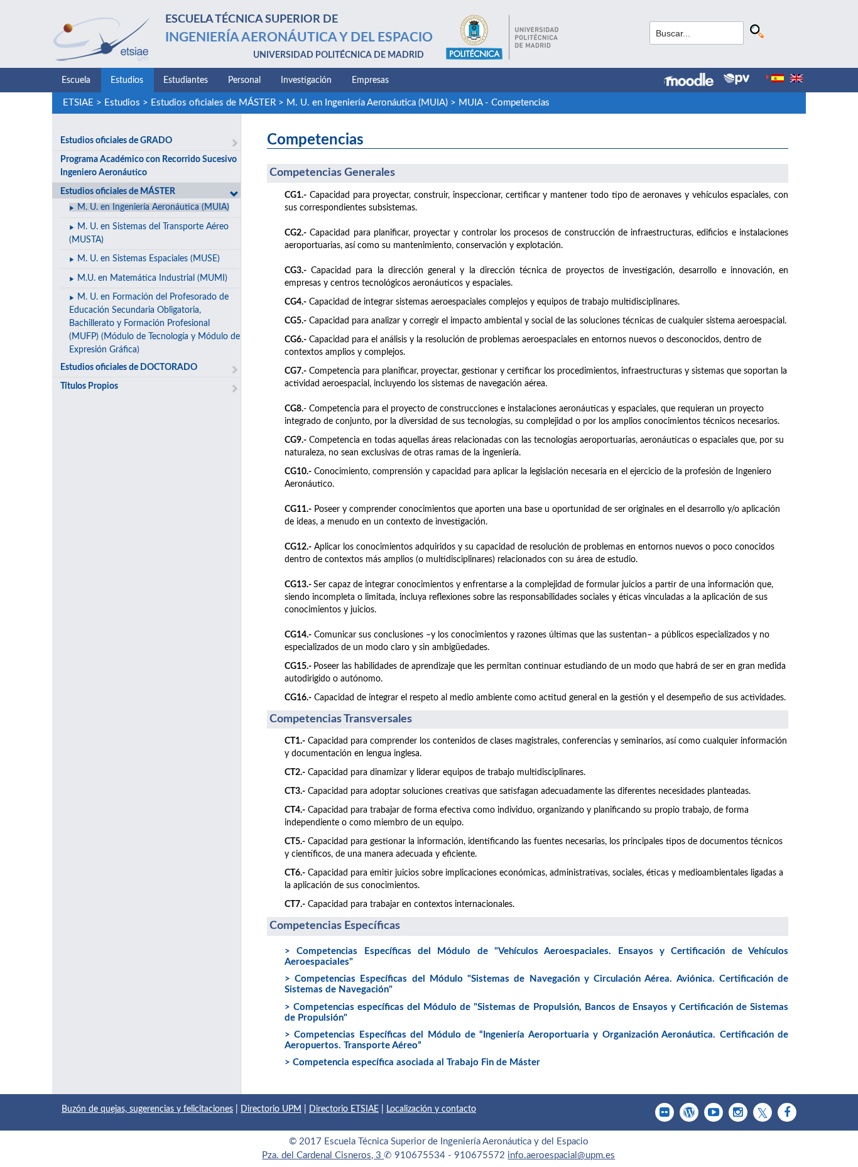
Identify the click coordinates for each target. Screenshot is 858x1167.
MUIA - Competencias (504, 102)
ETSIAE (78, 102)
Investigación (306, 80)
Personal (244, 80)
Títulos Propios (89, 386)
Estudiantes (185, 80)
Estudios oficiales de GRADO (116, 140)
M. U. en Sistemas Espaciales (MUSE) (148, 258)
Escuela (76, 80)
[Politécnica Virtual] (736, 79)
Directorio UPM (271, 1109)
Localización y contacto (431, 1109)
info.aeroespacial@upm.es (561, 1155)
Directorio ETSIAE (344, 1109)
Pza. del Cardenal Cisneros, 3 (323, 1155)
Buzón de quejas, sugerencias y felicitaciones (147, 1109)
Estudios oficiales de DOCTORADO (128, 367)
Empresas (370, 80)
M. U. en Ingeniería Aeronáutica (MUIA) (367, 102)
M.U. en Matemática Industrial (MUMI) (152, 278)
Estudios (127, 80)
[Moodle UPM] (694, 81)
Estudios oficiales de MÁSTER (213, 102)
